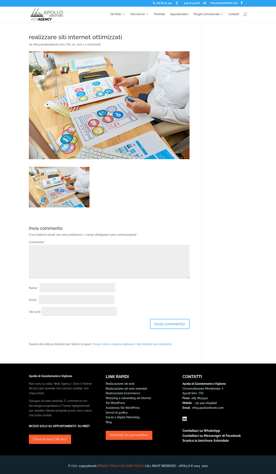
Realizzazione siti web (120, 383)
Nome (34, 288)
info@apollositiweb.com (224, 3)
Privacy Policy (109, 466)
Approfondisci (179, 14)
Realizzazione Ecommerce (123, 393)
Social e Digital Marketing (123, 417)
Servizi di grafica (116, 412)
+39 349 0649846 (205, 403)
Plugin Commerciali (206, 14)
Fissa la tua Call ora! (50, 439)
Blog (109, 422)
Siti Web (115, 14)
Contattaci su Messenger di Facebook (211, 436)
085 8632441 (199, 398)
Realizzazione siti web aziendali (126, 388)
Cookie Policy (133, 466)
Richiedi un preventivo (129, 435)
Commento (37, 242)
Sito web (35, 311)
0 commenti (93, 44)
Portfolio (159, 14)
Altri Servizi (137, 14)
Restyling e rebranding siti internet (128, 398)
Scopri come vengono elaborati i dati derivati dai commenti (132, 344)
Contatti (234, 14)
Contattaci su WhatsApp (201, 431)
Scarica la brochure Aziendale (205, 440)
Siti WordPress (115, 403)
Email (33, 300)
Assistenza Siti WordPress (123, 407)
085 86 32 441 (164, 3)
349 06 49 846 (192, 3)
